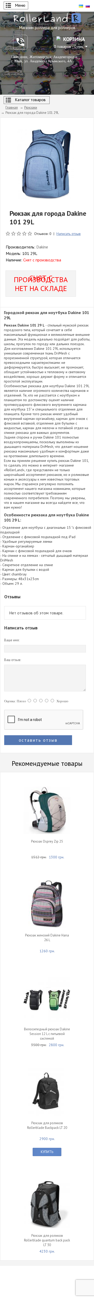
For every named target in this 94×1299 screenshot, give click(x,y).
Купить (47, 1152)
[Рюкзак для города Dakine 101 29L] (45, 163)
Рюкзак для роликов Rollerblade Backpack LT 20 (47, 1125)
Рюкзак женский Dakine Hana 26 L (47, 937)
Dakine (42, 246)
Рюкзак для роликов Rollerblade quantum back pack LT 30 (47, 1240)
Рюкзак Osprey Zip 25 (47, 841)
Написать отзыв (68, 233)
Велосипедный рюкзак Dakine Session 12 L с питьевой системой (47, 1034)
